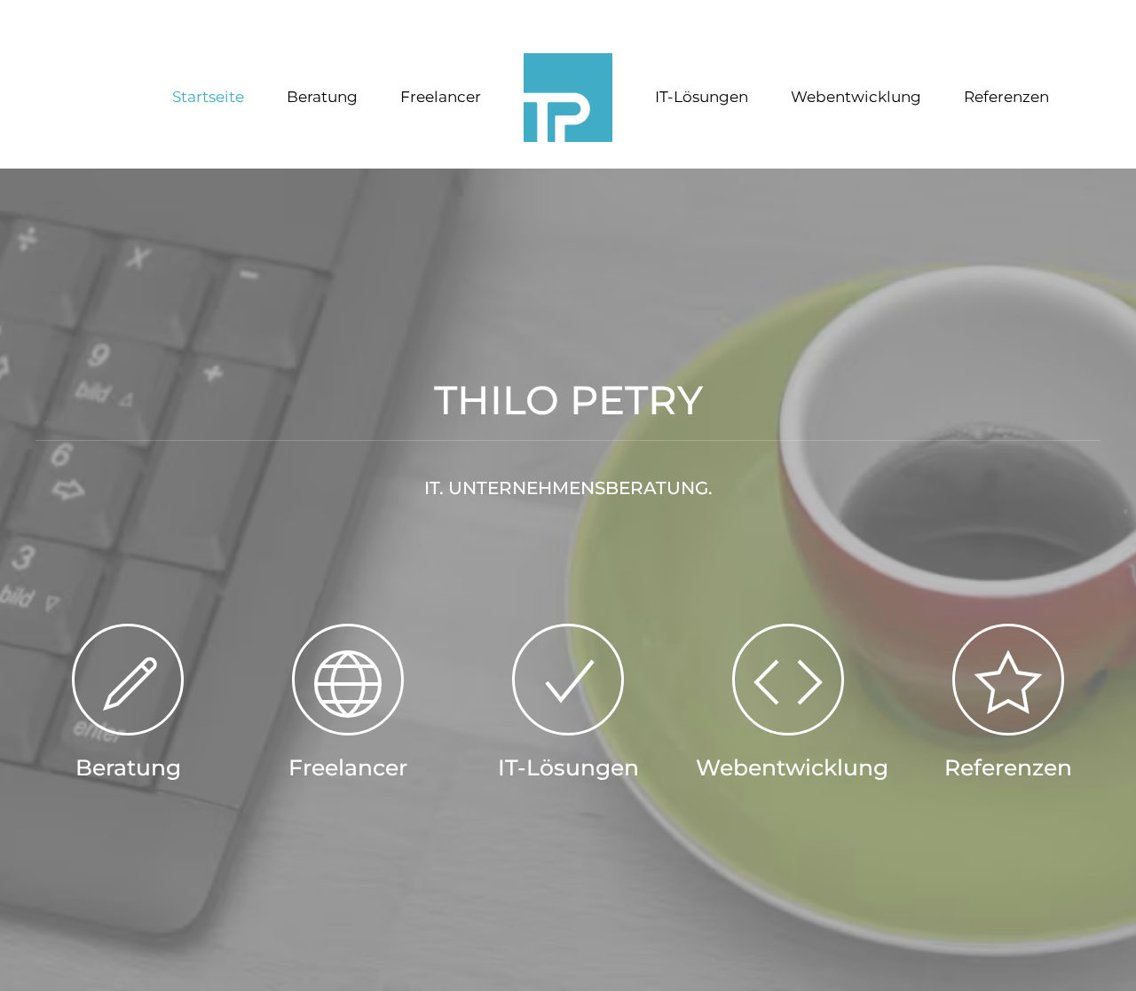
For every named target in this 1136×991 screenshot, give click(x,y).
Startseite (208, 97)
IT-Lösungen (701, 97)
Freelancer (440, 97)
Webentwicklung (856, 97)
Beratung (322, 97)
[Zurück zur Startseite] (568, 97)
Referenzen (1006, 97)
